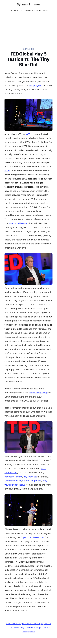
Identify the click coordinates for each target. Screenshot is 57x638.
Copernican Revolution (32, 537)
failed (7, 171)
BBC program (35, 86)
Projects (18, 11)
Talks (45, 11)
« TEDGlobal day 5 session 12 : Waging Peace (28, 624)
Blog (38, 11)
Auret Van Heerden (18, 223)
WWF (29, 134)
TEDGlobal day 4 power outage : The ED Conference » (30, 630)
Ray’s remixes (30, 477)
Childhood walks (13, 481)
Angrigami (36, 481)
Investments (29, 11)
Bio (10, 11)
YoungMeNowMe (13, 477)
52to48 (26, 481)
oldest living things (38, 393)
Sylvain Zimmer (28, 5)
